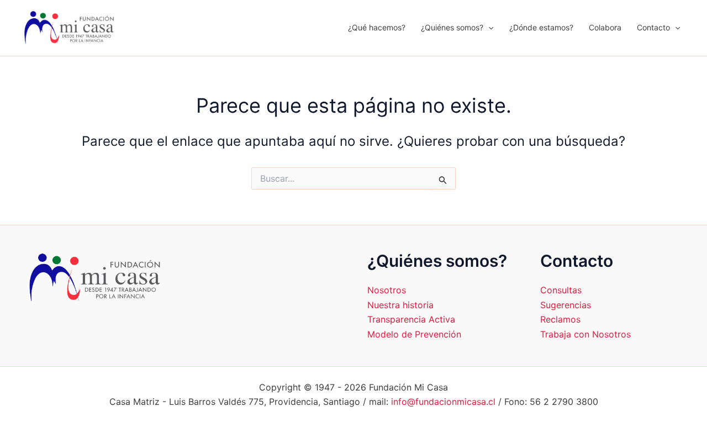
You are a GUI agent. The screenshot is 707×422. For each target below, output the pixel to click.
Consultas (561, 290)
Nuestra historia (400, 304)
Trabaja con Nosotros (585, 334)
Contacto (653, 27)
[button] (488, 28)
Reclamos (560, 319)
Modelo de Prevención (414, 334)
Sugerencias (565, 304)
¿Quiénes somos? (452, 27)
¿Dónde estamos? (541, 27)
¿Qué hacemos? (376, 27)
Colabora (605, 27)
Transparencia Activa (411, 319)
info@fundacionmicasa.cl (443, 401)
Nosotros (386, 290)
